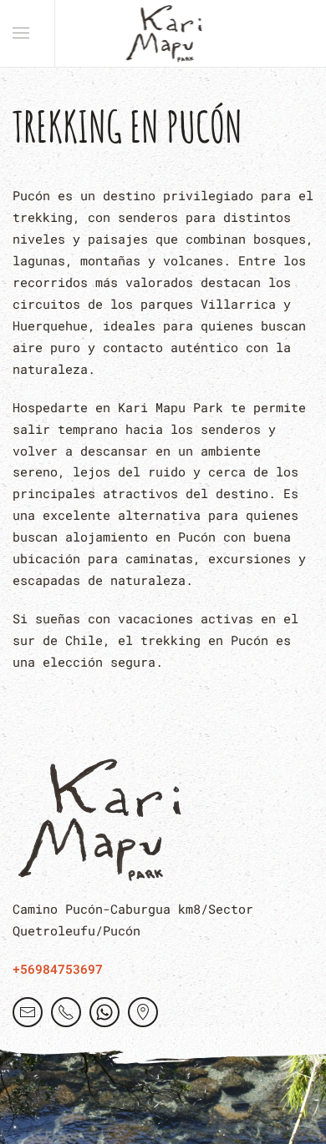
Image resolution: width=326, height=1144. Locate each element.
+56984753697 (58, 968)
